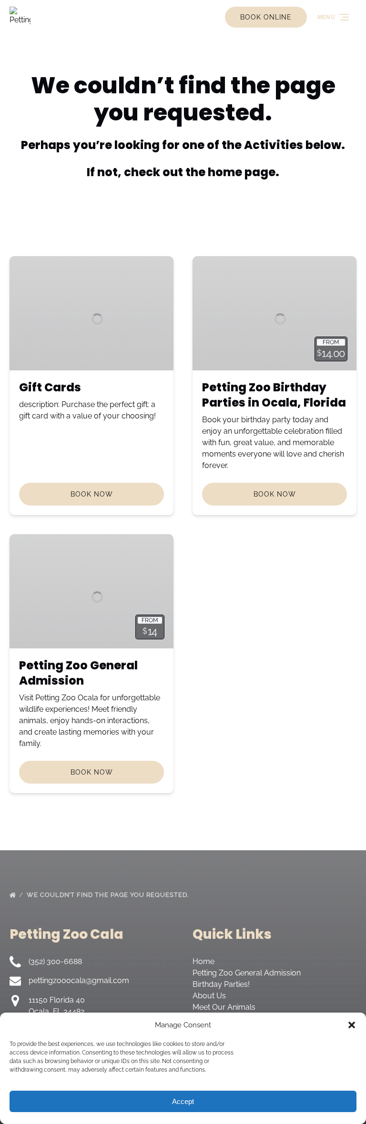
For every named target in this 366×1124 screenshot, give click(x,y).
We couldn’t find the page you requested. (109, 894)
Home (203, 961)
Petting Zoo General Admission (78, 672)
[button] (351, 1025)
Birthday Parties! (221, 984)
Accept (183, 1101)
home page (241, 172)
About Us (209, 995)
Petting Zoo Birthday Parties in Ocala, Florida (274, 394)
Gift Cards (50, 387)
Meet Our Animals (224, 1007)
